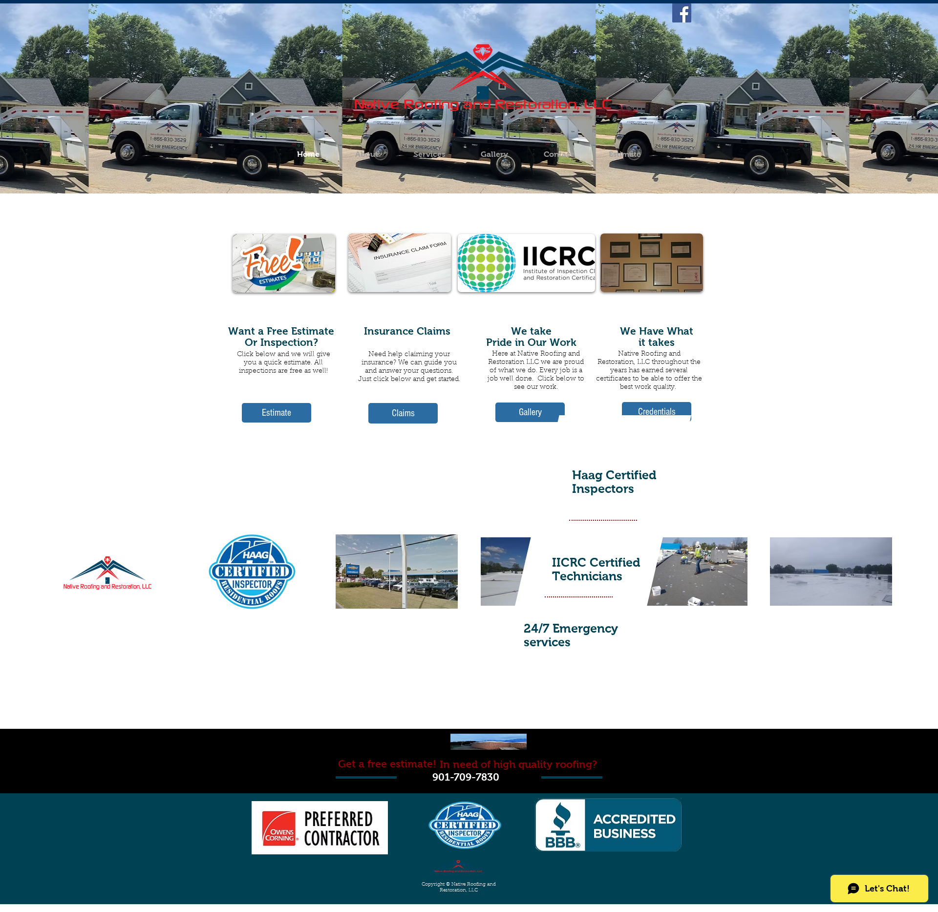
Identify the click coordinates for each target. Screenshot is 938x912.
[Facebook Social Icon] (681, 12)
